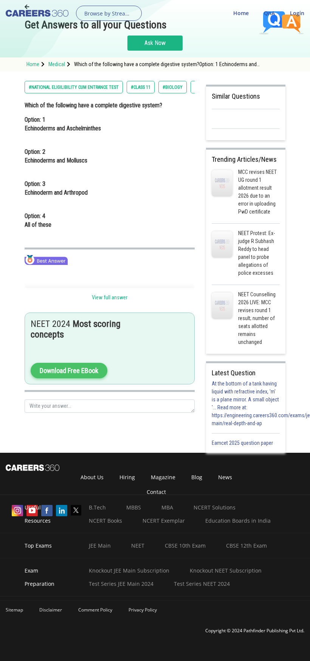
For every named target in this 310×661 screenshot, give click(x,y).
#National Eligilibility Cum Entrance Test (74, 87)
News (225, 477)
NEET (137, 545)
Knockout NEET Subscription (226, 570)
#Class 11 (140, 87)
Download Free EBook (69, 371)
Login (297, 13)
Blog (196, 477)
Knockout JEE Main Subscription (129, 570)
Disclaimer (50, 610)
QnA (269, 13)
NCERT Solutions (215, 507)
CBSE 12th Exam (246, 545)
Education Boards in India (238, 520)
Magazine (163, 477)
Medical (56, 64)
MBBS (133, 507)
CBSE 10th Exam (185, 545)
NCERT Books (105, 520)
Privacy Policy (143, 610)
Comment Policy (95, 610)
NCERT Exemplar (164, 520)
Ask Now (155, 42)
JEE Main (100, 545)
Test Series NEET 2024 (202, 583)
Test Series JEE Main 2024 (121, 583)
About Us (92, 477)
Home (241, 13)
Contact (156, 491)
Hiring (127, 477)
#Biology (173, 87)
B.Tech (97, 507)
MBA (167, 507)
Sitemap (14, 610)
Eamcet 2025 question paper (243, 443)
